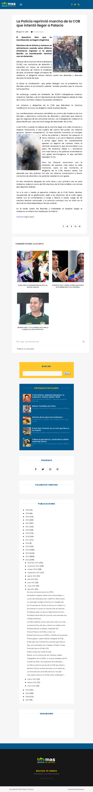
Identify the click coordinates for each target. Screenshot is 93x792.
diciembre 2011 (33, 563)
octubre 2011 (32, 569)
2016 (27, 543)
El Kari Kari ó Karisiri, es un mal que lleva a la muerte (50, 429)
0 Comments (38, 32)
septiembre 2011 (33, 573)
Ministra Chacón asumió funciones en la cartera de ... (47, 668)
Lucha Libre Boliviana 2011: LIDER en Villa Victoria (46, 599)
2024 (27, 517)
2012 (27, 556)
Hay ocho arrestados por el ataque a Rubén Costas (46, 645)
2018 (27, 536)
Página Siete (28, 217)
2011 (27, 560)
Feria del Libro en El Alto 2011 (38, 648)
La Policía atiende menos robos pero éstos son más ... (47, 622)
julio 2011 (31, 579)
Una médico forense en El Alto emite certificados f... (46, 675)
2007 (27, 700)
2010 (27, 690)
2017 (27, 540)
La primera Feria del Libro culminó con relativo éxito (46, 625)
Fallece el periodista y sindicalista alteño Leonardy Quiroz (50, 440)
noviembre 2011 (33, 566)
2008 (27, 697)
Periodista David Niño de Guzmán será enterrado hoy (47, 615)
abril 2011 (31, 589)
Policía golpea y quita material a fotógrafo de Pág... (46, 638)
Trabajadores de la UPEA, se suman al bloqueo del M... (47, 658)
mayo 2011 (31, 586)
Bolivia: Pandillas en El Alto (44, 406)
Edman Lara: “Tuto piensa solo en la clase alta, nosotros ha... (32, 328)
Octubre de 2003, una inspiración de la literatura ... (45, 662)
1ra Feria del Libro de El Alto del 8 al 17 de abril (44, 672)
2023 (27, 520)
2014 (27, 550)
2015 (27, 546)
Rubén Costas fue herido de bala (39, 652)
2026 (27, 510)
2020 (27, 530)
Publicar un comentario (25, 349)
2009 (27, 693)
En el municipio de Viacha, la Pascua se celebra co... (46, 605)
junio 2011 (31, 582)
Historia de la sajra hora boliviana (47, 417)
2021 (27, 527)
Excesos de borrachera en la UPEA (40, 592)
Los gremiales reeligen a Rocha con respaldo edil (45, 602)
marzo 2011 (32, 679)
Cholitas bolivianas (34, 619)
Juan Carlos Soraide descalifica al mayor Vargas (33, 286)
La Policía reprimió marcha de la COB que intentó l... (46, 665)
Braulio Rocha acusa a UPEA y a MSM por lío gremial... (48, 635)
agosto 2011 (32, 576)
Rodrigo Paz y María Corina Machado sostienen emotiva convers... (68, 286)
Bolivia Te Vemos (28, 789)
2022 (27, 523)
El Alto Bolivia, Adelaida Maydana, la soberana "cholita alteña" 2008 (48, 396)
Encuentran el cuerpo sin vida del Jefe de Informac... (46, 609)
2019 (27, 533)
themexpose (80, 789)
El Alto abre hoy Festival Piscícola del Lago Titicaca (46, 642)
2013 (27, 553)
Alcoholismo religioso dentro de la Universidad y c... (46, 595)
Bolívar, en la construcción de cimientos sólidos (44, 655)
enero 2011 (31, 686)
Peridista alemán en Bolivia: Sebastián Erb (42, 629)
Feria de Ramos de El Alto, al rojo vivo (41, 632)
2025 (27, 513)
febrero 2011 (32, 682)
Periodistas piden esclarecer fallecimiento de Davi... (46, 612)
